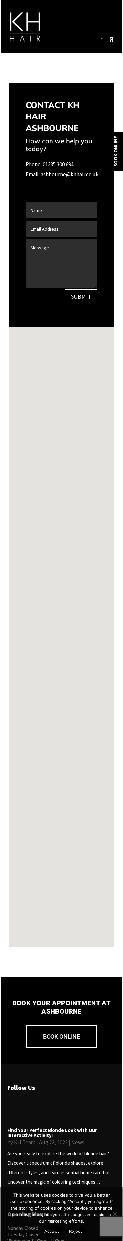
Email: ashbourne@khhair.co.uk (62, 174)
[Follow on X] (37, 1103)
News (77, 1142)
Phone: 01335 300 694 (49, 164)
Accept (51, 1231)
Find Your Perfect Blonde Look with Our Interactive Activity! (52, 1132)
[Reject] (115, 1214)
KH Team (24, 1142)
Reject (75, 1231)
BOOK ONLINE (61, 1036)
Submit (81, 296)
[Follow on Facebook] (11, 1103)
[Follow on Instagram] (24, 1103)
